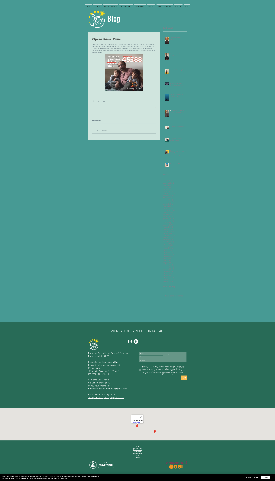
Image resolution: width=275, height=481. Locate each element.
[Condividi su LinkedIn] (104, 101)
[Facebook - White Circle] (136, 341)
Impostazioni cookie (251, 477)
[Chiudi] (272, 477)
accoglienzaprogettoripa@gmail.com (106, 397)
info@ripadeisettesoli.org (100, 374)
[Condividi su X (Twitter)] (98, 101)
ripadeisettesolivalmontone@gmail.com (107, 388)
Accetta (265, 477)
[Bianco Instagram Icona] (130, 341)
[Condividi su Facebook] (93, 101)
